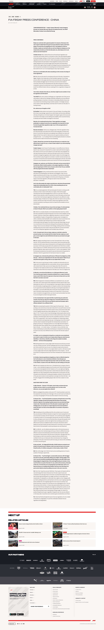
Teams (44, 4)
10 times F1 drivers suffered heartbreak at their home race (75, 524)
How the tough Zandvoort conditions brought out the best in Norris (76, 533)
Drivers (39, 4)
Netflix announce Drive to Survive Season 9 (71, 541)
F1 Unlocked (52, 4)
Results (25, 4)
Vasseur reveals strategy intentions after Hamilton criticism (31, 524)
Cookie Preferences (56, 616)
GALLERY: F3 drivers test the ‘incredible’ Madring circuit (30, 532)
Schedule (18, 4)
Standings (31, 4)
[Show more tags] (20, 16)
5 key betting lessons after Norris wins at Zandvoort (29, 542)
